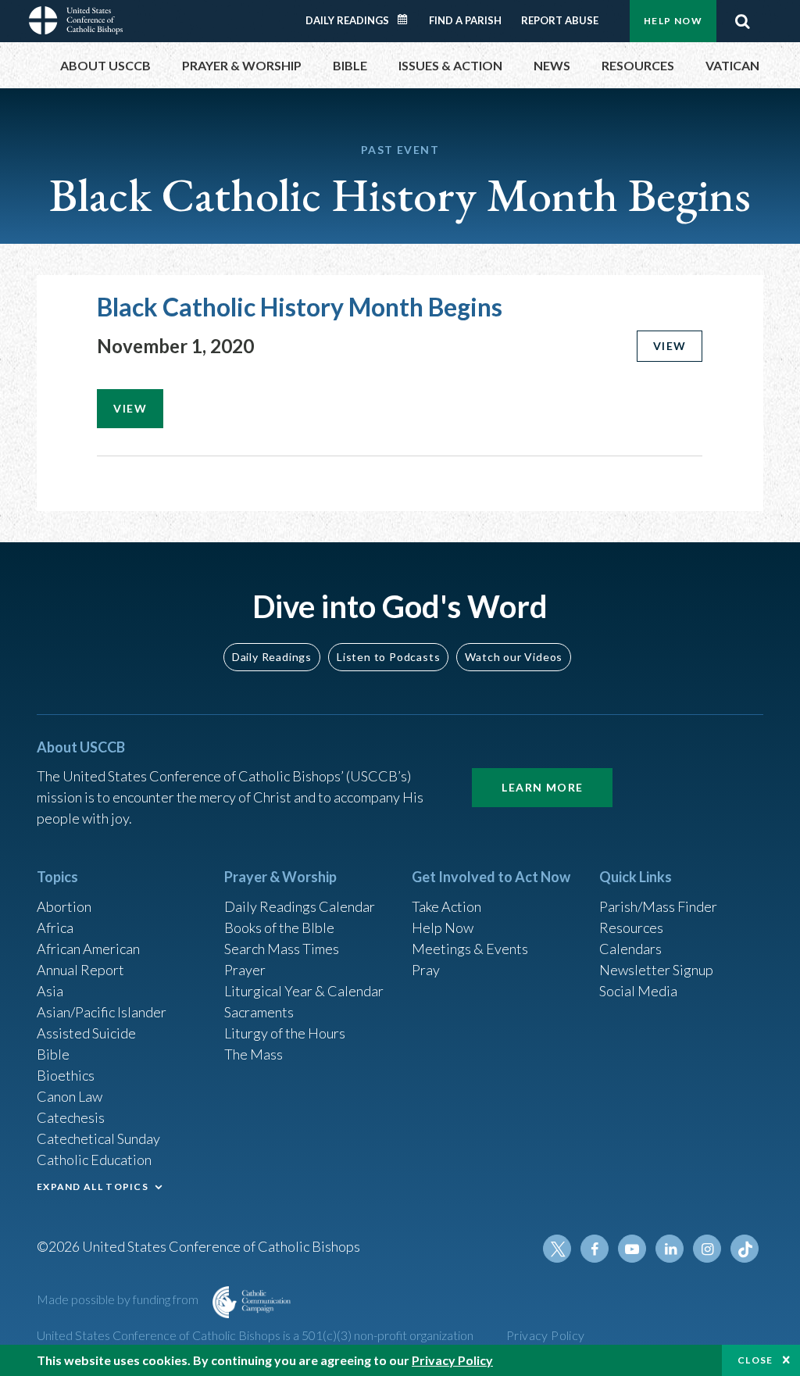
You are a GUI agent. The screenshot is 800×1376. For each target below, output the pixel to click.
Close (755, 1360)
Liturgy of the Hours (284, 1033)
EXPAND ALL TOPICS (92, 1186)
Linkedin (669, 1249)
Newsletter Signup (656, 969)
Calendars (630, 948)
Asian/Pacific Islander (101, 1011)
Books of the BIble (279, 927)
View (670, 345)
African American (88, 948)
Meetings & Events (470, 948)
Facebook (594, 1249)
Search (742, 21)
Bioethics (66, 1075)
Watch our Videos (513, 656)
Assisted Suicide (86, 1033)
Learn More (542, 787)
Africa (55, 927)
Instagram (707, 1249)
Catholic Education (94, 1159)
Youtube (632, 1249)
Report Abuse (559, 20)
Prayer (245, 969)
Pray (426, 969)
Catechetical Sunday (98, 1138)
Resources (631, 927)
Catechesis (71, 1117)
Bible (53, 1054)
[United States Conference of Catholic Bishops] (76, 18)
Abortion (64, 906)
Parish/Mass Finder (658, 906)
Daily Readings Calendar (408, 19)
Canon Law (69, 1096)
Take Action (446, 906)
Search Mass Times (281, 948)
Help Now (673, 21)
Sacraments (259, 1011)
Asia (50, 990)
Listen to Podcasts (388, 656)
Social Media (638, 990)
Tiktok (744, 1249)
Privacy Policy (545, 1335)
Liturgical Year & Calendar (304, 990)
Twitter (557, 1249)
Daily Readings (347, 20)
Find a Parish (465, 20)
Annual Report (80, 969)
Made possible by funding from (119, 1299)
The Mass (253, 1054)
